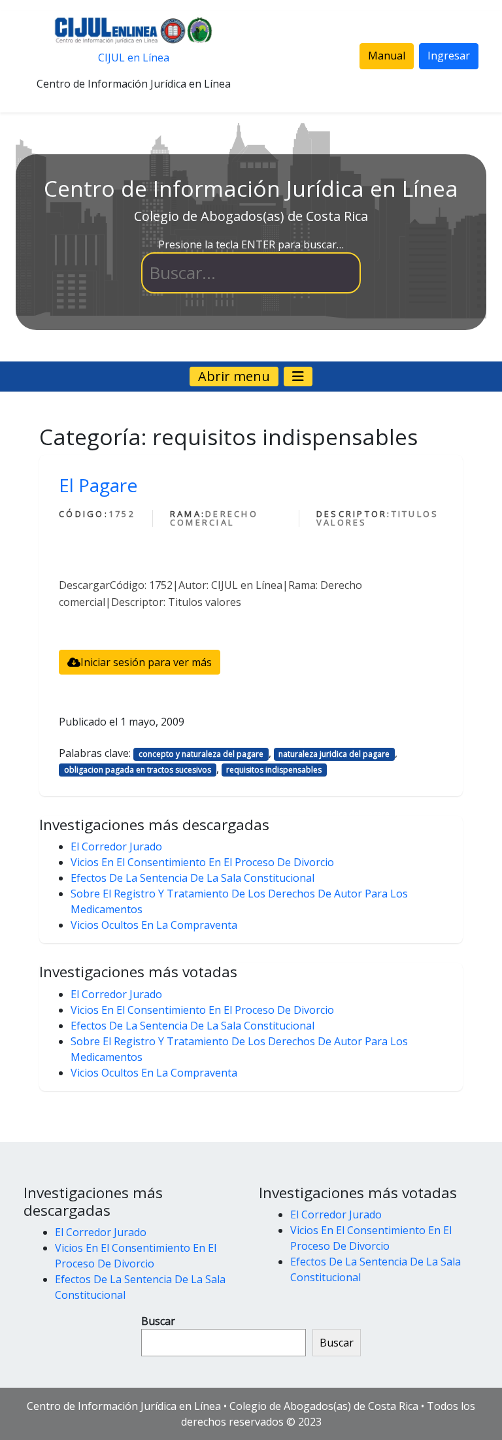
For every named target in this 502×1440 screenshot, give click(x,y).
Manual (386, 55)
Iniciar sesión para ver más (146, 662)
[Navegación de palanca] (298, 376)
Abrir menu (234, 376)
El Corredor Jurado (116, 846)
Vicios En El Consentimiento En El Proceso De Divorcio (202, 862)
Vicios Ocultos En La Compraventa (154, 925)
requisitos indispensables (274, 769)
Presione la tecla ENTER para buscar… (251, 244)
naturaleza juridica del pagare (334, 754)
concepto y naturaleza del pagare (201, 754)
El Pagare (98, 485)
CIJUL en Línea (133, 57)
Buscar (158, 1321)
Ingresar (448, 55)
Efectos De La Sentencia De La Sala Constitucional (192, 878)
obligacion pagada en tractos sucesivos (137, 769)
